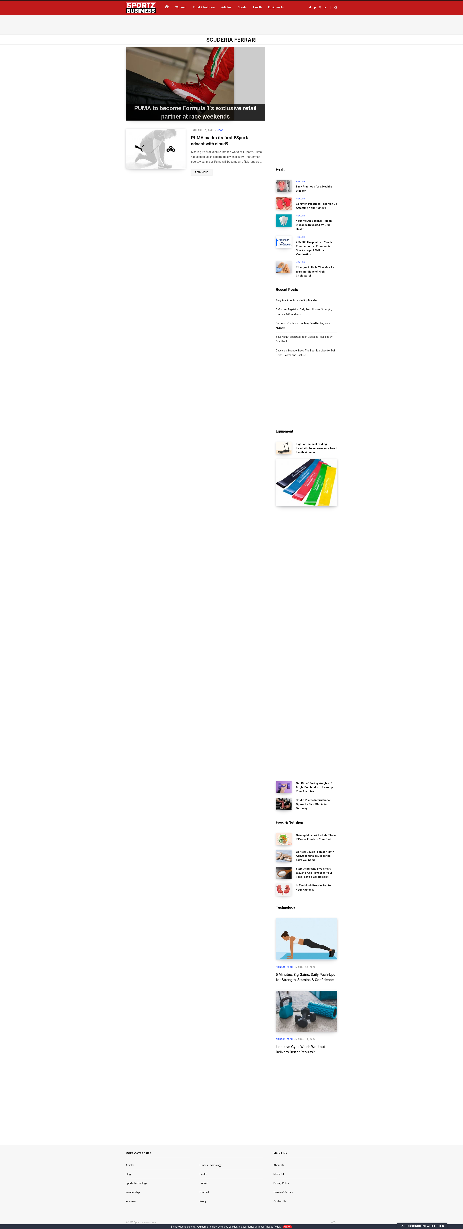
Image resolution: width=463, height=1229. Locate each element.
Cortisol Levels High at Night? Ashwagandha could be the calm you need (315, 856)
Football (204, 1192)
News (220, 130)
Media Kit (278, 1174)
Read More (201, 172)
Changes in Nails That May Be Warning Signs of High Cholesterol (315, 271)
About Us (278, 1165)
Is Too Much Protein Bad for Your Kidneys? (314, 887)
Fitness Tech (284, 967)
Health (300, 181)
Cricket (204, 1183)
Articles (130, 1165)
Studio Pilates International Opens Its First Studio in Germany (313, 804)
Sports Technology (136, 1183)
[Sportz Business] (141, 7)
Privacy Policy (281, 1183)
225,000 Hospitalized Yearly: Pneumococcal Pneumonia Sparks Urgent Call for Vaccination (314, 248)
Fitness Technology (211, 1165)
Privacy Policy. (273, 1226)
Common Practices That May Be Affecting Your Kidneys (316, 206)
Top (335, 1222)
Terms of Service (283, 1192)
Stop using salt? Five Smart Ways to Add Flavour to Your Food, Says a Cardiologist (314, 873)
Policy (203, 1201)
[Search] (333, 7)
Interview (131, 1201)
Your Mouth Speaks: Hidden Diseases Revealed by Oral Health (314, 225)
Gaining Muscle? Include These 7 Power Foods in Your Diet (316, 837)
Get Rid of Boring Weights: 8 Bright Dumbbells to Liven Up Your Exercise (314, 787)
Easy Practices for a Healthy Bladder (314, 188)
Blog (128, 1174)
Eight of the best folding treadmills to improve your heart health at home (316, 448)
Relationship (133, 1192)
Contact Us (279, 1201)
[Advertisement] (231, 24)
